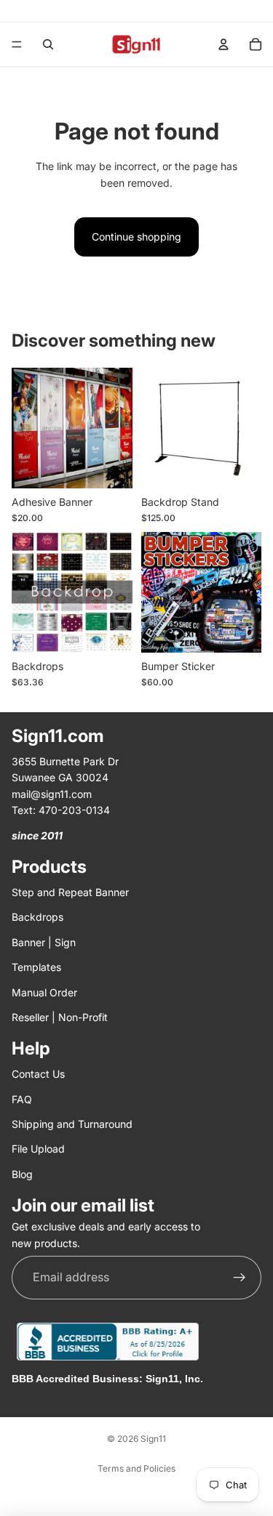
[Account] (223, 44)
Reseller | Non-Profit (60, 1017)
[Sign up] (239, 1277)
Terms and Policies (136, 1468)
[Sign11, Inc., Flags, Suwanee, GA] (108, 1341)
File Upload (38, 1149)
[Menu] (16, 44)
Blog (22, 1174)
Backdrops (37, 917)
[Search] (48, 44)
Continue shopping (136, 236)
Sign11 (153, 1438)
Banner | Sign (44, 942)
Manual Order (44, 992)
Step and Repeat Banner (70, 892)
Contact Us (38, 1074)
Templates (36, 967)
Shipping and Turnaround (72, 1124)
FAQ (22, 1099)
